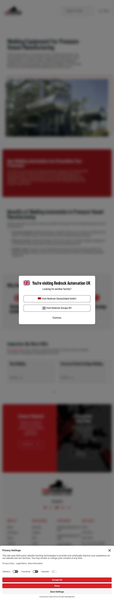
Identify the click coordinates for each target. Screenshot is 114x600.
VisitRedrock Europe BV (59, 308)
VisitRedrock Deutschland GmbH (59, 298)
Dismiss (57, 317)
